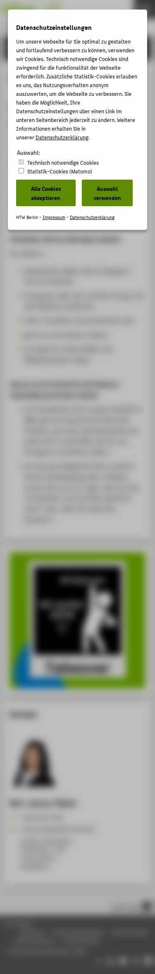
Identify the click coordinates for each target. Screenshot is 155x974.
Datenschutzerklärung (62, 137)
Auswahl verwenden (107, 193)
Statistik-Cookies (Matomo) (59, 171)
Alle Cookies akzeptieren (46, 193)
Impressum (54, 217)
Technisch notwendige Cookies (63, 162)
